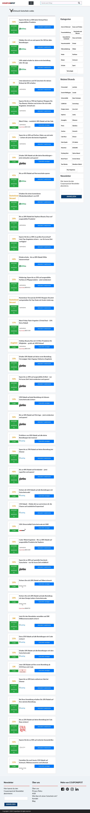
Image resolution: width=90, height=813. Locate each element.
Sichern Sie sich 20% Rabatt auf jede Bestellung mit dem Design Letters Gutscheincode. (35, 597)
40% (14, 259)
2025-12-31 (27, 348)
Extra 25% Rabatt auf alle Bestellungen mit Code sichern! (36, 638)
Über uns (35, 788)
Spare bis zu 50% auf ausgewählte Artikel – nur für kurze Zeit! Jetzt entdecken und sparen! (35, 378)
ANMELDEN (71, 196)
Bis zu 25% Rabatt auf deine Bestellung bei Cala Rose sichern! (35, 721)
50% (14, 22)
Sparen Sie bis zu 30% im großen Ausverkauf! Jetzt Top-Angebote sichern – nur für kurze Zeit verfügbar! (35, 239)
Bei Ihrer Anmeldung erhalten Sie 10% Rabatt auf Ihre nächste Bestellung (36, 701)
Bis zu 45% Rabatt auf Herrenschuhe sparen (34, 173)
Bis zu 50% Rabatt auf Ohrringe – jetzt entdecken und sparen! (36, 416)
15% (14, 323)
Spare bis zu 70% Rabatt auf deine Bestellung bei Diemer (36, 451)
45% (14, 175)
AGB (34, 793)
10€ (13, 42)
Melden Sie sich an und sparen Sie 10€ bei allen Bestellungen (35, 41)
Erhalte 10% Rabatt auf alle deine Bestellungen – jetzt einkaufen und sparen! (36, 157)
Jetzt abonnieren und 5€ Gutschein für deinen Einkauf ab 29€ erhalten (35, 82)
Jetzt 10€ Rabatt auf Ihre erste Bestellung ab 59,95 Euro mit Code (34, 666)
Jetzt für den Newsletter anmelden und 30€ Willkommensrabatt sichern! (34, 618)
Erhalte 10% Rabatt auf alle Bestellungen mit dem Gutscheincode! (36, 652)
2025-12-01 (27, 127)
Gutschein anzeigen (44, 125)
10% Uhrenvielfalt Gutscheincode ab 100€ (34, 524)
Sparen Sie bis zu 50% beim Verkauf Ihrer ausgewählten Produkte (33, 21)
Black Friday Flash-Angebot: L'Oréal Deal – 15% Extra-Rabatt (35, 322)
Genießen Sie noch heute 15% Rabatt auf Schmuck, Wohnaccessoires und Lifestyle (33, 761)
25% (14, 279)
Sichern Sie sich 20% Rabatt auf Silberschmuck (35, 580)
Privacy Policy (37, 791)
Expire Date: (22, 127)
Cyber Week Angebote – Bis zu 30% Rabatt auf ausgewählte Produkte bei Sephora (35, 541)
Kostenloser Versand (14, 197)
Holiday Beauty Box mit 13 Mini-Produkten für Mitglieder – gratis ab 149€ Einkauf (35, 342)
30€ (13, 618)
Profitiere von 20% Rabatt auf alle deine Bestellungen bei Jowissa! (33, 437)
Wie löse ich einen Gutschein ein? (44, 796)
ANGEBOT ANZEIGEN (44, 27)
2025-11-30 (27, 330)
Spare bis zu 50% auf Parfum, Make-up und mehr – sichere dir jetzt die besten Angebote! (36, 136)
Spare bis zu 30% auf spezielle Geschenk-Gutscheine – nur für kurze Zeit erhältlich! (33, 561)
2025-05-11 (27, 287)
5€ (14, 83)
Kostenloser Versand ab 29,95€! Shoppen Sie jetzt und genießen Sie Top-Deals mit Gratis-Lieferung (36, 299)
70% (14, 103)
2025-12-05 (27, 549)
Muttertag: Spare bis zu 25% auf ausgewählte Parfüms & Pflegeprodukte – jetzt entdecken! (35, 279)
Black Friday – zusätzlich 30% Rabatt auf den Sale (36, 121)
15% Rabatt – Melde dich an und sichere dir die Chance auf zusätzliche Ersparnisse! (35, 505)
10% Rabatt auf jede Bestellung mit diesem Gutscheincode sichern (34, 398)
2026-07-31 (27, 608)
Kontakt (35, 799)
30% (14, 123)
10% (14, 62)
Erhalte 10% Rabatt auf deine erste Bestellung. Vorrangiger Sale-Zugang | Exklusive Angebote (35, 358)
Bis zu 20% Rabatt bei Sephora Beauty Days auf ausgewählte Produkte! (35, 218)
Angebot (14, 343)
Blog (33, 801)
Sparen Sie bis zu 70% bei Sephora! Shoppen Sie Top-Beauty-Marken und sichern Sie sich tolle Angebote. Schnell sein (35, 103)
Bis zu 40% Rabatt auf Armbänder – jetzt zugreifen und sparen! (33, 471)
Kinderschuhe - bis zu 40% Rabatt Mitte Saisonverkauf (33, 258)
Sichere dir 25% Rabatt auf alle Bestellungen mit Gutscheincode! (36, 491)
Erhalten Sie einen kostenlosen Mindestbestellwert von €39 (30, 195)
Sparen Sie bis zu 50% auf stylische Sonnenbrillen (36, 740)
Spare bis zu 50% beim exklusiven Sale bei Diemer (33, 680)
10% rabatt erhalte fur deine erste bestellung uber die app (34, 62)
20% (14, 219)
